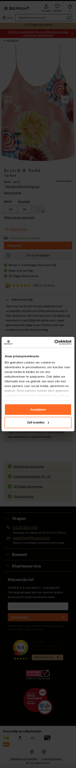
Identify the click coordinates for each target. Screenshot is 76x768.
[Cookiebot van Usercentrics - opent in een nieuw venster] (55, 342)
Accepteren (38, 409)
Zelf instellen (35, 422)
